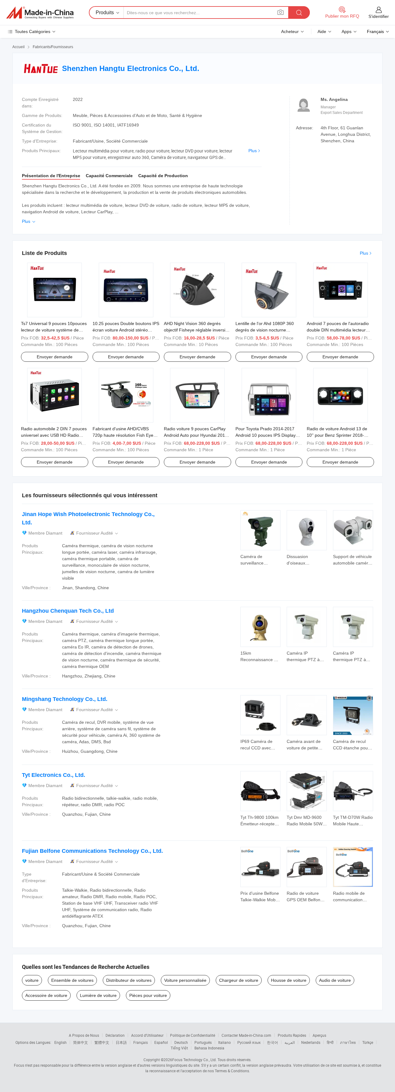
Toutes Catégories (32, 31)
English (60, 1042)
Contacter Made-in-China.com (246, 1035)
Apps (346, 31)
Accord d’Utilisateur (147, 1035)
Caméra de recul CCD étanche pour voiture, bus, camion (352, 748)
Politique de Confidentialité (192, 1035)
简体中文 (80, 1042)
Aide (322, 31)
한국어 (272, 1042)
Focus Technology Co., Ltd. (194, 1059)
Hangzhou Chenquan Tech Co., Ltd (68, 611)
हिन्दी (330, 1042)
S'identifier (378, 16)
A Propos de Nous (84, 1035)
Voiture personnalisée (185, 980)
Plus (252, 150)
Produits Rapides (292, 1035)
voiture (32, 980)
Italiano (224, 1042)
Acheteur (290, 31)
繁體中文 (101, 1042)
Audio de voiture (335, 980)
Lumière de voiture (98, 995)
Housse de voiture (288, 980)
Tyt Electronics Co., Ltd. (53, 775)
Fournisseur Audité (97, 533)
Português (203, 1042)
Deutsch (181, 1042)
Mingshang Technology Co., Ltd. (64, 699)
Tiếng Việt (179, 1047)
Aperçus (319, 1035)
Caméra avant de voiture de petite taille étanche (304, 748)
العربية (290, 1042)
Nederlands (310, 1042)
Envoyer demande (55, 356)
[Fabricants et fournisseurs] (39, 12)
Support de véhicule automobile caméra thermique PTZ (352, 563)
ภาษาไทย (348, 1042)
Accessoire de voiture (46, 995)
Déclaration (115, 1035)
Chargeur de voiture (238, 980)
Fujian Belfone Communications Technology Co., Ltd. (92, 851)
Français (140, 1042)
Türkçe (367, 1042)
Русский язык (248, 1042)
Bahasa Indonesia (209, 1047)
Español (161, 1042)
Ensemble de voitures (72, 980)
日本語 (121, 1042)
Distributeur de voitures (129, 980)
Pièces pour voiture (148, 995)
